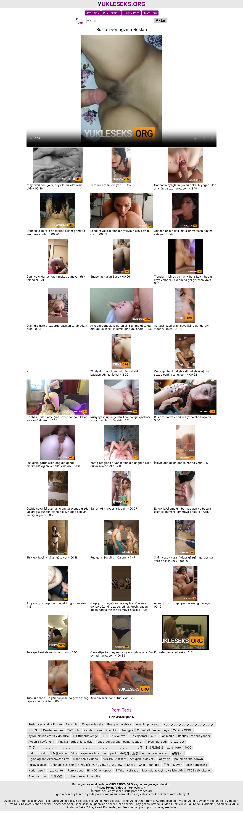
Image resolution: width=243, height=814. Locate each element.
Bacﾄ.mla (72, 724)
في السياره (177, 741)
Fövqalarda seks (92, 724)
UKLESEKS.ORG (124, 4)
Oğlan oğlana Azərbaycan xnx (48, 759)
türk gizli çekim (38, 753)
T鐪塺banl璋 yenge (85, 736)
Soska (131, 764)
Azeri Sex (92, 13)
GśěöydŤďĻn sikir (62, 764)
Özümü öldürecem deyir (153, 730)
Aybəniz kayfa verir (41, 741)
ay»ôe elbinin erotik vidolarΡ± (48, 736)
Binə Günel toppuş (99, 770)
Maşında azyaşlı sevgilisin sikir (162, 770)
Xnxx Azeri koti (149, 764)
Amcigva (127, 730)
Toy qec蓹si (139, 736)
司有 (166, 764)
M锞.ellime (60, 753)
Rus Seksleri (111, 13)
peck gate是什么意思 (124, 753)
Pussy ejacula (37, 764)
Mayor (177, 764)
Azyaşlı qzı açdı (156, 741)
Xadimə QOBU (182, 730)
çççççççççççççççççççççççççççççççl (189, 724)
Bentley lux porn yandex (194, 736)
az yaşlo (164, 759)
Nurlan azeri (36, 770)
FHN (105, 736)
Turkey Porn (131, 13)
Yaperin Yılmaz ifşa (93, 753)
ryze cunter (56, 770)
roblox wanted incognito (83, 776)
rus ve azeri (119, 736)
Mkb (74, 753)
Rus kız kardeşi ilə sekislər (76, 741)
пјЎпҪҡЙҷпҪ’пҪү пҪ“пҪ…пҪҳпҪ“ (100, 764)
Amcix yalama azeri (155, 753)
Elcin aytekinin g (197, 764)
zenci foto (174, 747)
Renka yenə (75, 770)
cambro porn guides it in (100, 730)
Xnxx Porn (150, 13)
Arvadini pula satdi (147, 724)
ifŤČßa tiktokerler (199, 770)
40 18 (154, 736)
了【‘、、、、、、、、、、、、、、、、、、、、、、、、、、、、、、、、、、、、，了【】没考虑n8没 (95, 747)
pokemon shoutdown (188, 759)
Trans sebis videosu (86, 759)
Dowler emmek (53, 730)
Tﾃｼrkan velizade (127, 770)
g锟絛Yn (177, 753)
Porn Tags (121, 710)
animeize (168, 736)
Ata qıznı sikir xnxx (142, 759)
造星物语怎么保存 (114, 759)
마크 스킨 (57, 776)
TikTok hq (73, 730)
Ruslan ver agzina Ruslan (45, 724)
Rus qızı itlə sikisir (119, 724)
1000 (188, 747)
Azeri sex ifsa (37, 776)
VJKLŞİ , (33, 730)
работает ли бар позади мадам (119, 741)
